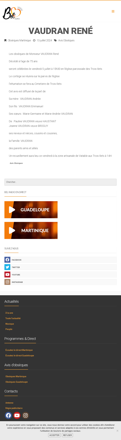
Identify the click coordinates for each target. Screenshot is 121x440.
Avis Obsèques (66, 40)
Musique (9, 324)
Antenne (9, 403)
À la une (9, 313)
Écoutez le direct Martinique (19, 350)
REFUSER (67, 435)
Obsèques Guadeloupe (16, 382)
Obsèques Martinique (19, 40)
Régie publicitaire (13, 408)
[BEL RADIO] (60, 13)
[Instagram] (25, 415)
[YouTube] (17, 415)
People (8, 329)
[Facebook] (8, 415)
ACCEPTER (54, 435)
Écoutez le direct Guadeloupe (19, 355)
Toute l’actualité (13, 318)
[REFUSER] (117, 430)
